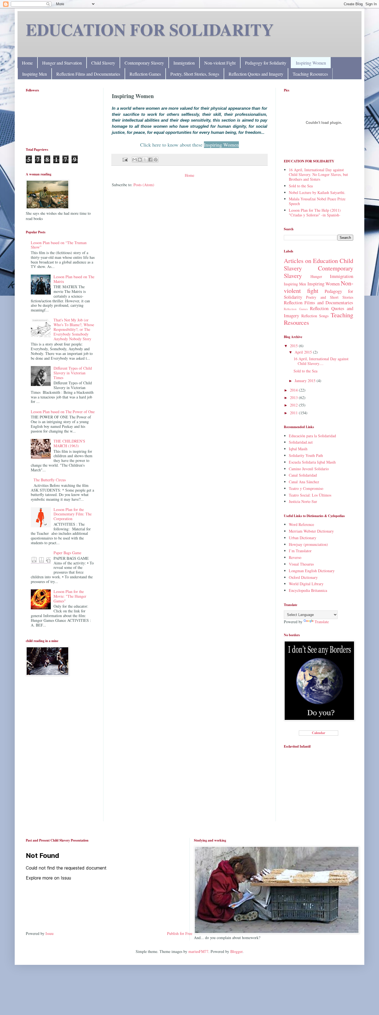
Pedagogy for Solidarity (265, 63)
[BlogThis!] (140, 159)
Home (27, 63)
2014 (294, 390)
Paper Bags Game (67, 552)
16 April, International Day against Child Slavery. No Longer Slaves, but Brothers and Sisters (318, 174)
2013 (294, 397)
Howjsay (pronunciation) (308, 544)
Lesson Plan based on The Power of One (63, 411)
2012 (294, 405)
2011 (294, 412)
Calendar (318, 732)
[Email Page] (124, 159)
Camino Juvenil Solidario (309, 468)
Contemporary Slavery (144, 63)
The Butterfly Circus (50, 479)
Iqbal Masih (298, 448)
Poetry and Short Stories (329, 297)
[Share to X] (145, 159)
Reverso (295, 557)
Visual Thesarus (301, 564)
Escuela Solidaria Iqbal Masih (312, 462)
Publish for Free (179, 933)
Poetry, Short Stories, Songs (194, 74)
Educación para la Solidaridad (312, 435)
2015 (294, 345)
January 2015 (306, 380)
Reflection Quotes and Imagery (256, 74)
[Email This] (134, 159)
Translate (322, 621)
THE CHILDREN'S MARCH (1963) (69, 443)
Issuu (50, 933)
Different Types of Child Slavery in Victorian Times (73, 372)
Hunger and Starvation (62, 63)
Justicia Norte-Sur (303, 501)
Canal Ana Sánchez (304, 481)
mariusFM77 (198, 951)
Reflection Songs (315, 315)
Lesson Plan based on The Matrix (74, 279)
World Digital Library (306, 583)
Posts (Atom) (143, 184)
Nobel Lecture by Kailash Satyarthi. (317, 192)
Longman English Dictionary (312, 570)
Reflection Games (145, 74)
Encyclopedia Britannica (308, 590)
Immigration (184, 63)
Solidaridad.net (301, 442)
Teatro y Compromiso (306, 488)
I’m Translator (300, 550)
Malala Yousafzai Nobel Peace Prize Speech (317, 201)
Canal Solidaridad (303, 475)
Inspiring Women (311, 63)
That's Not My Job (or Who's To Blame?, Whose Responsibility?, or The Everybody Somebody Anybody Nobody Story (74, 329)
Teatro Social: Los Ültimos (310, 495)
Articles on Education (311, 260)
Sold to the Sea (301, 185)
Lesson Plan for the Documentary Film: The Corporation (73, 514)
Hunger (316, 276)
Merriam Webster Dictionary (311, 531)
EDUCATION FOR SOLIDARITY (150, 29)
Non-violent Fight (220, 63)
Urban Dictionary (302, 537)
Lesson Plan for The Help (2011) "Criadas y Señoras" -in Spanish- (315, 213)
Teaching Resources (310, 74)
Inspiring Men (34, 74)
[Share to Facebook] (150, 159)
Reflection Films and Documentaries (88, 74)
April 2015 (304, 352)
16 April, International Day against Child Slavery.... (321, 361)
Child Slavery (103, 63)
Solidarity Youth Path (306, 455)
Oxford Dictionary (303, 577)
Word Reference (301, 524)
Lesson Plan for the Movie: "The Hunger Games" (70, 596)
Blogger (236, 951)
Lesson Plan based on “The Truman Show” (59, 245)
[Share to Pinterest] (155, 159)
